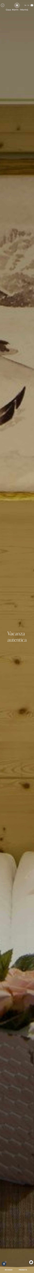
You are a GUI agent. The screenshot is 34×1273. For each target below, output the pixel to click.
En (28, 5)
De (25, 5)
